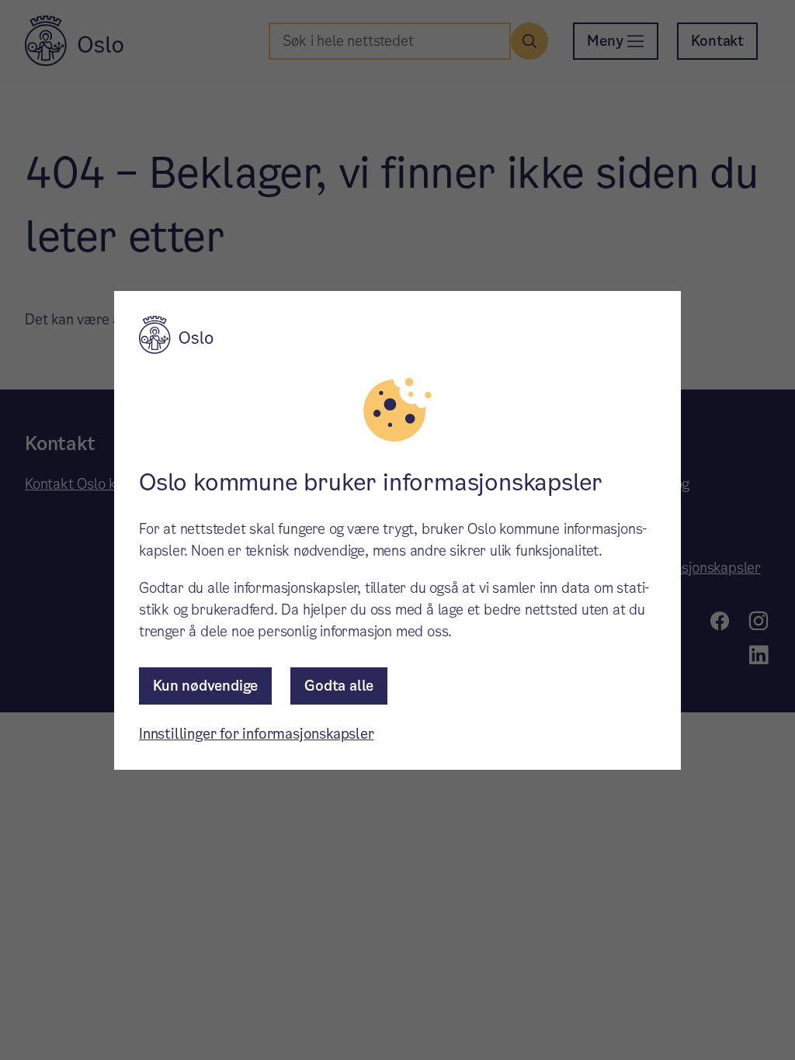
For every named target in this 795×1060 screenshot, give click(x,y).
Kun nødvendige (205, 685)
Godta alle (338, 685)
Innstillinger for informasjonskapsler (256, 733)
